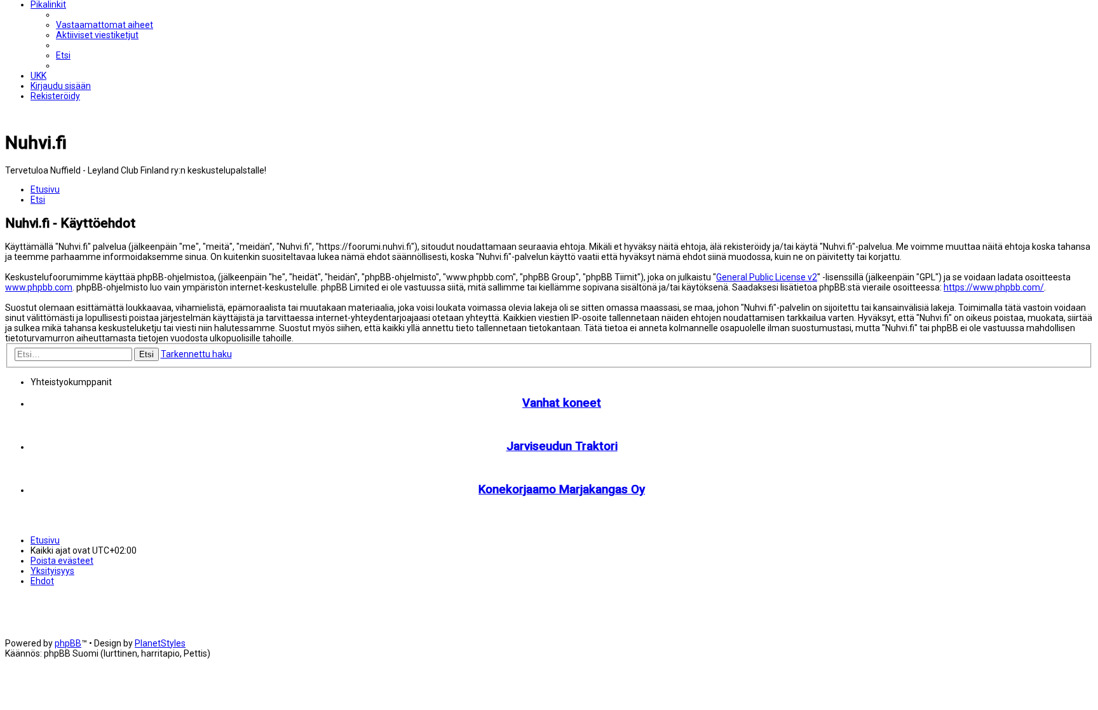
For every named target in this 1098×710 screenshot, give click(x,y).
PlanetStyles (160, 643)
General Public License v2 (766, 277)
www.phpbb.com (38, 287)
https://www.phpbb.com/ (994, 287)
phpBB (68, 643)
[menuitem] (104, 25)
